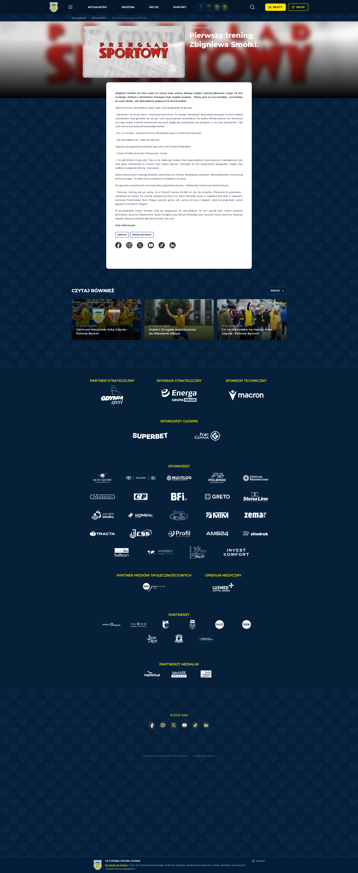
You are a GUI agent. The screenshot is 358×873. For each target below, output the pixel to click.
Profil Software (178, 756)
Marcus (122, 234)
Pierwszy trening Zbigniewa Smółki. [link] (129, 18)
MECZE (154, 7)
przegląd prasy (142, 234)
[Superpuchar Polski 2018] (225, 7)
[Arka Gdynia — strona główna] (54, 7)
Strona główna (79, 18)
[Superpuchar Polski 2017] (217, 7)
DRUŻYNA (128, 7)
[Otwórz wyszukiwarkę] (252, 7)
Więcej (275, 290)
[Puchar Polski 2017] (209, 7)
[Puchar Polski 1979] (201, 7)
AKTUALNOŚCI (97, 7)
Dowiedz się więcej (116, 865)
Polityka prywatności (204, 756)
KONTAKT (179, 7)
